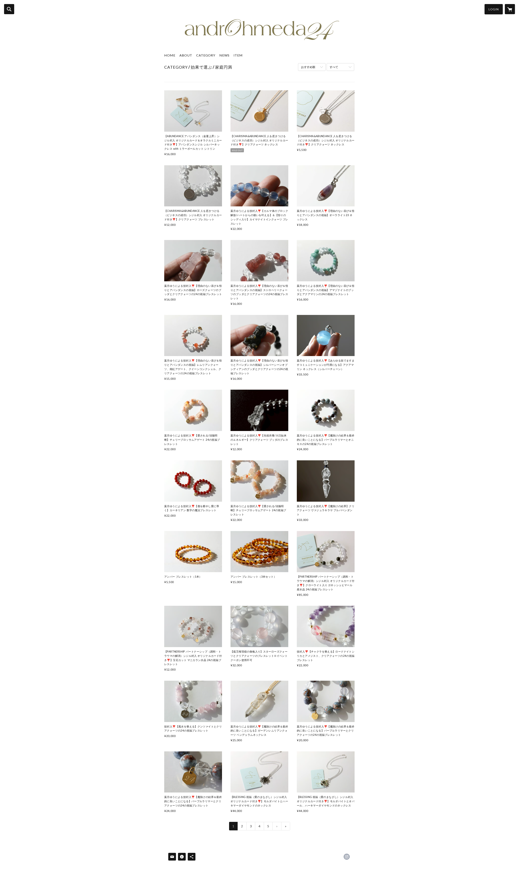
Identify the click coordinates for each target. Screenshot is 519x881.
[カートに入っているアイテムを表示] (510, 9)
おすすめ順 (308, 67)
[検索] (9, 9)
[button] (494, 9)
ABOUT (185, 55)
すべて (334, 67)
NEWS (224, 55)
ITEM (238, 55)
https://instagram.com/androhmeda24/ (347, 857)
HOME (169, 55)
